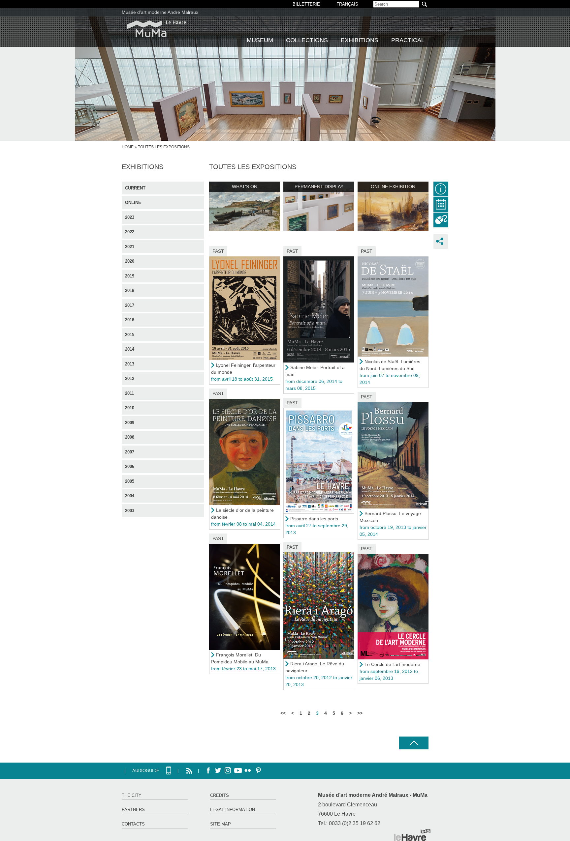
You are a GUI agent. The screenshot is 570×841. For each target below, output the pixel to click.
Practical (408, 40)
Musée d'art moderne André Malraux (160, 12)
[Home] (156, 28)
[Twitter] (218, 771)
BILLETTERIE (306, 4)
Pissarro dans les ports (314, 518)
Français (347, 4)
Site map (220, 824)
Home (128, 147)
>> (360, 713)
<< (283, 713)
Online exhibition (393, 186)
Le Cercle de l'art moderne (392, 664)
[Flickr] (248, 771)
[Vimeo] (238, 771)
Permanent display (319, 186)
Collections (307, 40)
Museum (260, 40)
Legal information (232, 809)
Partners (133, 809)
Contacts (133, 824)
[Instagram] (228, 771)
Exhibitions (359, 40)
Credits (219, 795)
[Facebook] (208, 771)
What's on (244, 186)
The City (132, 795)
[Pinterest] (258, 771)
